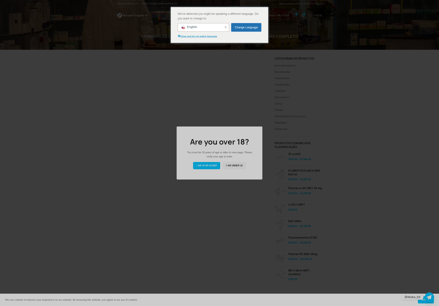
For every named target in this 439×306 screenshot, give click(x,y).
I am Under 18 (234, 165)
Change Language (246, 27)
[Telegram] (429, 297)
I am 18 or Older (207, 165)
